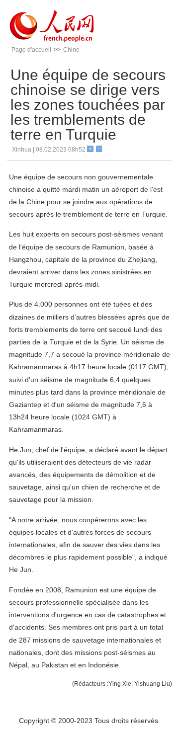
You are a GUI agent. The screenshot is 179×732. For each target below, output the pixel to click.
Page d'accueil (31, 49)
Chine (71, 49)
